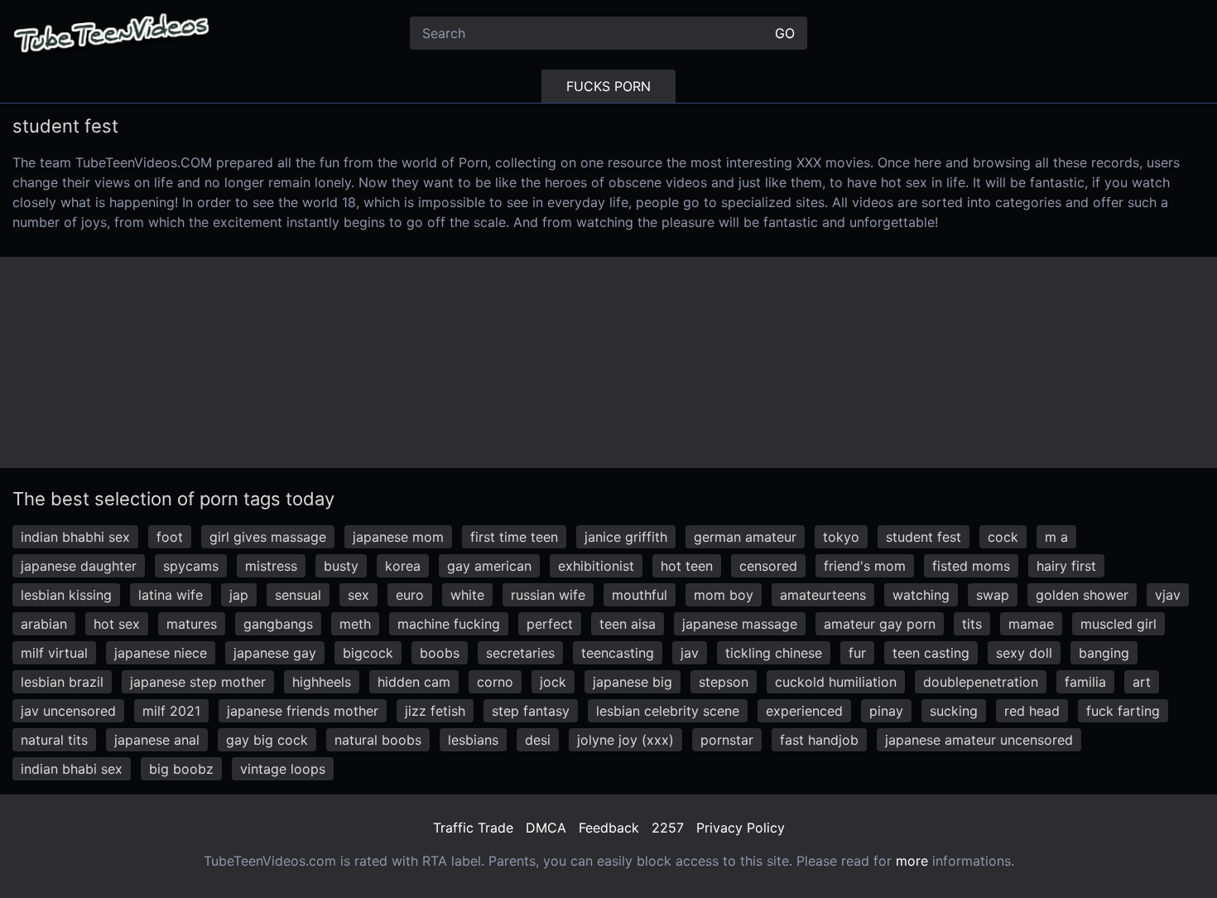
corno (495, 682)
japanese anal (157, 739)
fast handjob (819, 739)
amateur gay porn (880, 624)
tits (972, 624)
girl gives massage (267, 537)
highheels (321, 682)
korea (403, 566)
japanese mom (398, 537)
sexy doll (1024, 653)
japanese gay (274, 653)
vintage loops (282, 768)
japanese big (632, 682)
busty (341, 566)
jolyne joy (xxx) (625, 739)
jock (553, 682)
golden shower (1082, 595)
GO (785, 33)
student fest (923, 537)
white (467, 595)
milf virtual (54, 653)
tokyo (841, 537)
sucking (954, 710)
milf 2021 (171, 710)
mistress (271, 566)
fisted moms (971, 566)
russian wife (548, 595)
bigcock (368, 653)
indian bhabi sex (72, 768)
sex (358, 595)
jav (690, 653)
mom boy (723, 595)
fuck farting (1123, 710)
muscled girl (1118, 624)
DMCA (546, 827)
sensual (298, 595)
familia (1085, 682)
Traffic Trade (473, 827)
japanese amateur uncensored (979, 739)
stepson (723, 682)
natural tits (54, 739)
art (1142, 682)
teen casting (930, 653)
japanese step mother (198, 682)
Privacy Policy (740, 827)
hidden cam (414, 682)
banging (1104, 653)
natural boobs (377, 739)
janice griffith (625, 537)
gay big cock (267, 739)
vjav (1168, 595)
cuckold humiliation (836, 682)
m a (1056, 537)
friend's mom (865, 566)
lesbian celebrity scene (667, 710)
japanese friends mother (302, 710)
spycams (191, 566)
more (912, 860)
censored (768, 566)
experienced (804, 710)
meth (355, 624)
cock (1003, 537)
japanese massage (739, 624)
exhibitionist (596, 566)
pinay (886, 710)
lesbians (473, 739)
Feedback (609, 827)
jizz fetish (435, 710)
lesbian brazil (62, 682)
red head (1032, 710)
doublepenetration (980, 682)
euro (410, 595)
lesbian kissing (66, 595)
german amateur (745, 537)
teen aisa (627, 624)
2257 (668, 827)
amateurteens (823, 595)
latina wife (170, 595)
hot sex (117, 624)
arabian (44, 624)
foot (169, 537)
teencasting (617, 653)
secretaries (520, 653)
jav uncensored (68, 710)
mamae (1031, 624)
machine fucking (448, 624)
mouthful (639, 595)
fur (857, 653)
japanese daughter (79, 566)
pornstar (726, 739)
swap (992, 595)
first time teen (514, 537)
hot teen (687, 566)
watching (921, 595)
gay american (489, 566)
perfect (550, 624)
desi (538, 739)
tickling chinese (773, 653)
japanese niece (160, 653)
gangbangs (278, 624)
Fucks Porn (608, 86)
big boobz (181, 768)
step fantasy (531, 710)
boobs (439, 653)
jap (238, 595)
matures (191, 624)
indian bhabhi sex (75, 537)
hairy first (1066, 566)
